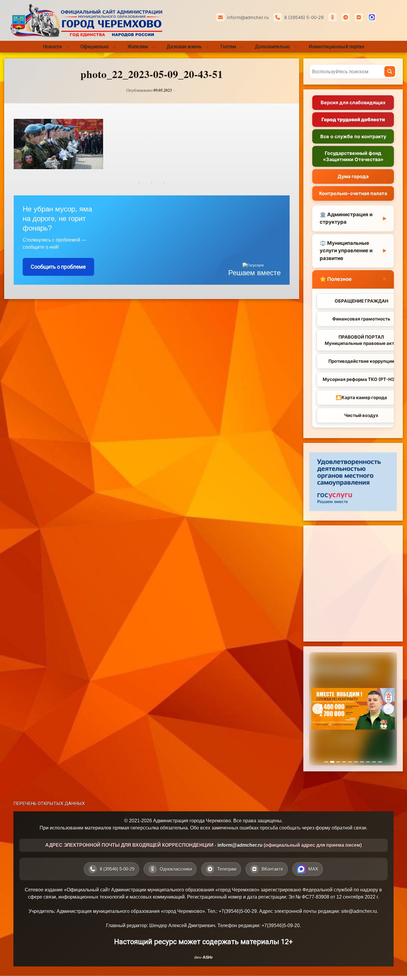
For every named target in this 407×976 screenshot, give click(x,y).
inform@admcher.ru (248, 17)
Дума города (353, 176)
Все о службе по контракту (353, 136)
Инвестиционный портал (336, 46)
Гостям (228, 46)
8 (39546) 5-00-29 (304, 17)
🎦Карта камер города (361, 397)
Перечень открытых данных (49, 803)
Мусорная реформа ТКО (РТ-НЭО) (361, 379)
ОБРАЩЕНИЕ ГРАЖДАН (361, 301)
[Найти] (389, 71)
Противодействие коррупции (361, 361)
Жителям (138, 46)
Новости (52, 46)
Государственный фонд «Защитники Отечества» (353, 156)
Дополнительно (272, 46)
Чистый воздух (361, 415)
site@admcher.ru (359, 911)
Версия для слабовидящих (353, 102)
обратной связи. (349, 827)
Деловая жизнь (184, 46)
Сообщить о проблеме (58, 267)
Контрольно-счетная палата (353, 193)
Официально (94, 46)
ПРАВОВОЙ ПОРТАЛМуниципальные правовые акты (361, 340)
